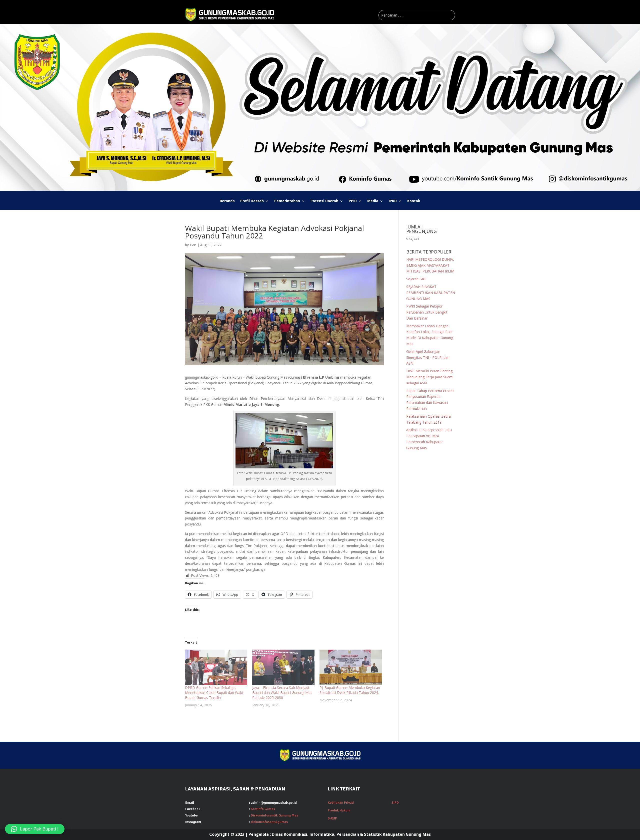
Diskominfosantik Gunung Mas (274, 815)
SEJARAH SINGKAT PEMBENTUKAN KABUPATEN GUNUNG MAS (430, 292)
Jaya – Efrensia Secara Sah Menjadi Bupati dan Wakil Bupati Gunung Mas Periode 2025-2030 (282, 692)
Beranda (227, 201)
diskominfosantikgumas (269, 822)
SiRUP (332, 818)
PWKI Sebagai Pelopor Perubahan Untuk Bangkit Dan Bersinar (427, 312)
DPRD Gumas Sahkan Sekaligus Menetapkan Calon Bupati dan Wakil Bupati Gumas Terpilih (214, 692)
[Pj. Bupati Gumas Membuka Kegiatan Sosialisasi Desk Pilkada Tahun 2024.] (351, 667)
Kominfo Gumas (263, 809)
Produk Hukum (339, 810)
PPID (353, 201)
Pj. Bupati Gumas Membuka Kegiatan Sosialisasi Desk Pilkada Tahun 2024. (350, 690)
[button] (34, 829)
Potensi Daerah (324, 201)
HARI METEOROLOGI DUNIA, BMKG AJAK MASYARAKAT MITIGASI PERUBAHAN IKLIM (430, 265)
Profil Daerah (252, 201)
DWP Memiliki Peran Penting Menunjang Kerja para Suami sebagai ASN (429, 377)
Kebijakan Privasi (341, 802)
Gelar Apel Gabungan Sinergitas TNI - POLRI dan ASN (428, 357)
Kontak (413, 201)
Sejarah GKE (416, 278)
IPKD (393, 201)
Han (193, 244)
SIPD (395, 802)
